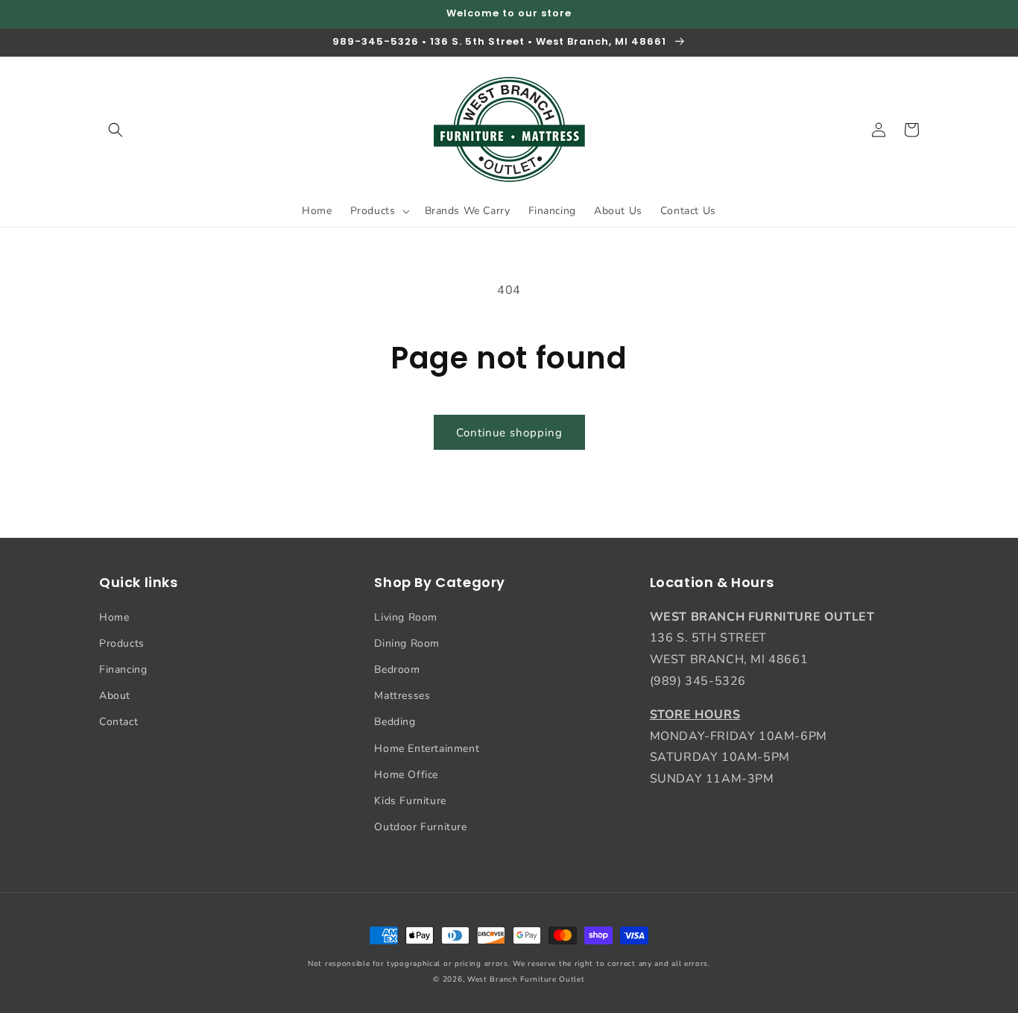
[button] (115, 129)
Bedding (394, 722)
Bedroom (397, 669)
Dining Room (407, 643)
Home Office (406, 775)
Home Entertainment (426, 748)
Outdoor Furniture (420, 827)
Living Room (405, 617)
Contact (118, 722)
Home (114, 617)
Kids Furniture (410, 801)
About (114, 696)
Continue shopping (509, 432)
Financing (123, 669)
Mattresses (402, 696)
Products (122, 643)
